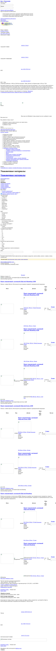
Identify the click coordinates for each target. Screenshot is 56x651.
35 (3, 240)
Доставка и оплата (22, 92)
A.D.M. (4, 197)
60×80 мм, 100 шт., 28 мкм (24, 432)
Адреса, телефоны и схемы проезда (9, 584)
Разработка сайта (5, 589)
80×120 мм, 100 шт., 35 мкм (30, 522)
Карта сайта (3, 590)
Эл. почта (3, 3)
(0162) (24, 45)
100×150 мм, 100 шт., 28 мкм (30, 343)
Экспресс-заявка (14, 92)
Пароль (2, 6)
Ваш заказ (3, 400)
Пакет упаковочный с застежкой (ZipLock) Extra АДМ (17, 406)
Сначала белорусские (5, 187)
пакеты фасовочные (11, 259)
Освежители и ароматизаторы (13, 155)
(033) (25, 69)
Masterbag (5, 208)
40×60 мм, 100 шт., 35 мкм (30, 307)
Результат (7, 178)
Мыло (7, 153)
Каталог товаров (4, 132)
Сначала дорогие (4, 184)
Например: (3, 131)
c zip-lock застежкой (7, 223)
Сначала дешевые (5, 186)
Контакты (30, 91)
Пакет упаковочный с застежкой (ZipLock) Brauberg (16, 493)
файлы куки (18, 648)
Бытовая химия (9, 151)
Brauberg (4, 199)
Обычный (3, 182)
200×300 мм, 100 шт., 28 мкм (24, 467)
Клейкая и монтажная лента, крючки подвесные (17, 159)
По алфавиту (4, 188)
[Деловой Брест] (5, 21)
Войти (11, 10)
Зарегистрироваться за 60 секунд (8, 18)
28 (3, 237)
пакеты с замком (17, 259)
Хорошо (2, 649)
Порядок (3, 263)
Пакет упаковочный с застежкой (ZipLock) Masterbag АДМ (18, 281)
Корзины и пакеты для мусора (13, 149)
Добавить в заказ (9, 400)
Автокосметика (9, 156)
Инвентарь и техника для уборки (13, 154)
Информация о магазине (6, 587)
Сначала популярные (5, 183)
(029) (25, 81)
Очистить (3, 178)
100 (3, 244)
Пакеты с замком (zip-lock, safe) (9, 193)
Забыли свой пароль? (5, 10)
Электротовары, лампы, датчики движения (16, 158)
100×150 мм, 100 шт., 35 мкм (37, 557)
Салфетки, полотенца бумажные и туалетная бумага (18, 150)
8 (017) (25, 635)
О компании (3, 92)
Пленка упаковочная (7, 191)
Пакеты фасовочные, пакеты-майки (10, 192)
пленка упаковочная (24, 259)
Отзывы (8, 92)
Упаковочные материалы (12, 160)
